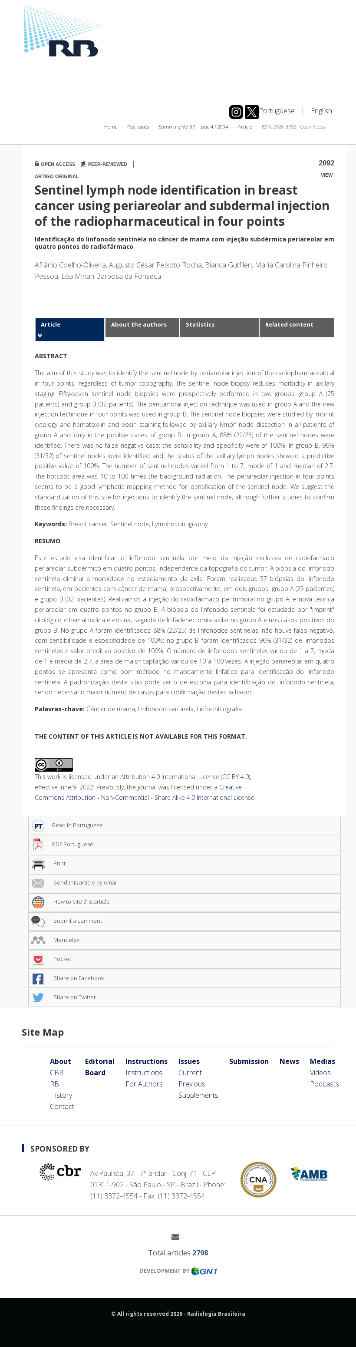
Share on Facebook (78, 978)
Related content (289, 324)
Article (245, 126)
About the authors (139, 324)
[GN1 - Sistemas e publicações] (204, 1270)
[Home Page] (178, 31)
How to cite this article (81, 901)
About (60, 1061)
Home (110, 126)
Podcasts (324, 1084)
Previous (191, 1084)
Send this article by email (85, 882)
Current (190, 1072)
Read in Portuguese (77, 825)
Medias (322, 1061)
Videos (320, 1072)
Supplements (198, 1095)
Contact (62, 1106)
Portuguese (277, 111)
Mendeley (65, 940)
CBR (56, 1072)
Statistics (200, 324)
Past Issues (138, 126)
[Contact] (178, 1236)
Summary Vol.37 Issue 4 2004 (193, 126)
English (321, 111)
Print (59, 863)
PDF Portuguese (72, 844)
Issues (189, 1061)
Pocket (61, 959)
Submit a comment (77, 920)
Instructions (146, 1061)
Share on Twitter (74, 997)
